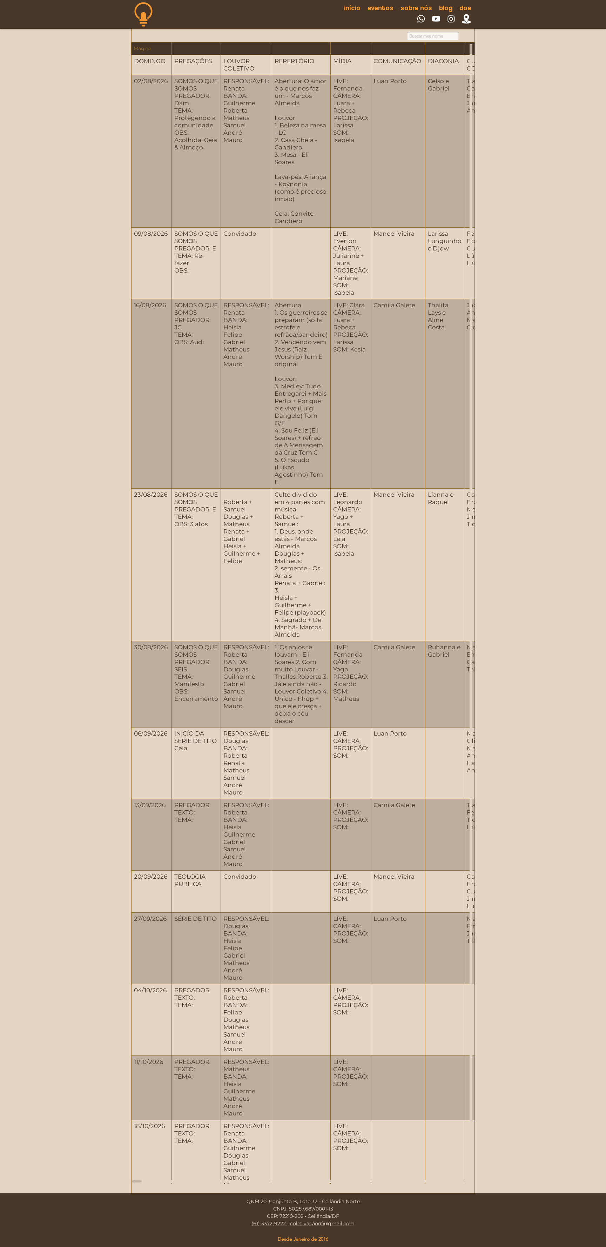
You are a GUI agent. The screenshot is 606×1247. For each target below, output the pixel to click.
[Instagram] (451, 19)
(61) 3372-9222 (269, 1223)
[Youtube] (436, 19)
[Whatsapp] (421, 19)
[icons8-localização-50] (466, 19)
